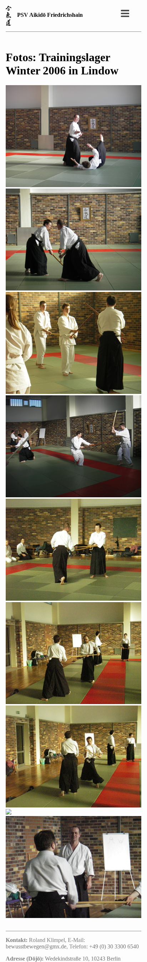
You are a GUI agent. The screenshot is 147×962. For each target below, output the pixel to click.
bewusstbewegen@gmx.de (36, 946)
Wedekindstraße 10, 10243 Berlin (83, 959)
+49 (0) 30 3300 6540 (114, 946)
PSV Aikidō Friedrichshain (50, 15)
